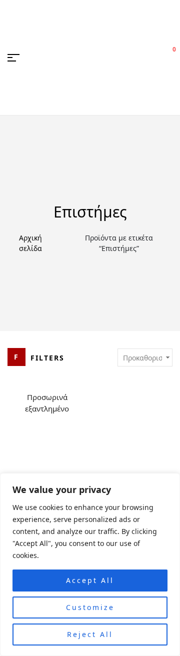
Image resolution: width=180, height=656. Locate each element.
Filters (47, 357)
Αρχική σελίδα (30, 243)
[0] (168, 57)
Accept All (90, 580)
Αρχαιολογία (90, 281)
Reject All (90, 634)
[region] (90, 564)
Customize (90, 607)
